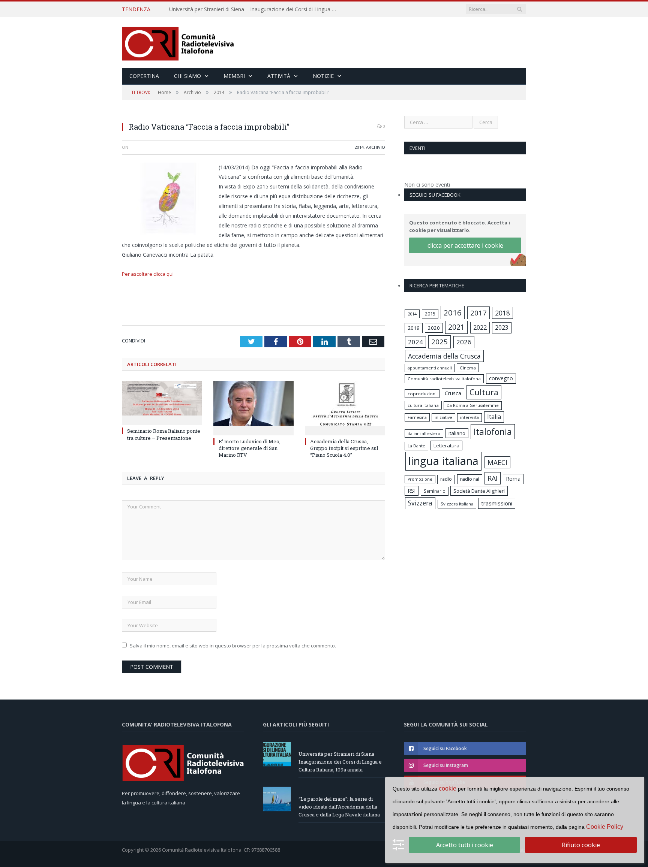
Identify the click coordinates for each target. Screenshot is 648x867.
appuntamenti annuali (430, 368)
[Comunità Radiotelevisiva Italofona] (178, 42)
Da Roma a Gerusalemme (473, 405)
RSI (412, 490)
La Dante (416, 445)
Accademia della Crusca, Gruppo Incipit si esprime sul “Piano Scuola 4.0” (344, 448)
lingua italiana (443, 460)
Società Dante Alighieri (479, 490)
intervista (469, 417)
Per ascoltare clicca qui (148, 274)
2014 (359, 147)
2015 (430, 313)
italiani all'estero (424, 433)
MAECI (497, 462)
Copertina (144, 75)
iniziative (443, 417)
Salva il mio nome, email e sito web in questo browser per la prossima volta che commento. (233, 645)
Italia (494, 417)
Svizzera (420, 503)
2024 (415, 342)
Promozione (420, 479)
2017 (478, 312)
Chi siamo (187, 75)
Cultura (484, 392)
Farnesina (417, 417)
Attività (278, 75)
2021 (456, 327)
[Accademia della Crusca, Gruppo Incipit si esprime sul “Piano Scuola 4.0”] (345, 407)
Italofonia (493, 432)
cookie (447, 788)
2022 (480, 327)
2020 (434, 327)
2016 (453, 312)
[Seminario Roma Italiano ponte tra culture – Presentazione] (162, 402)
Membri (234, 75)
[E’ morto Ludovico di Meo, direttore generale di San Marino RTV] (253, 407)
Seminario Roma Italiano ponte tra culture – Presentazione (163, 434)
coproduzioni (422, 393)
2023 (501, 327)
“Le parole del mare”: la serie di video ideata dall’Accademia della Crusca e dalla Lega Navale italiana (255, 9)
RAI (493, 478)
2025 (439, 342)
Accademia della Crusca (444, 355)
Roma (513, 478)
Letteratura (446, 445)
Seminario (435, 491)
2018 (502, 312)
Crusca (453, 393)
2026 (463, 342)
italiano (456, 433)
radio (446, 479)
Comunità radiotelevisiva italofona (444, 378)
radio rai (469, 478)
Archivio (375, 147)
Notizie (323, 75)
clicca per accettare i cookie (465, 245)
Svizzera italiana (457, 504)
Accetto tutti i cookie (464, 845)
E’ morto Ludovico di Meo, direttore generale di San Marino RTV (249, 448)
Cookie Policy (604, 827)
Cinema (468, 368)
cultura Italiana (423, 405)
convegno (501, 378)
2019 (414, 327)
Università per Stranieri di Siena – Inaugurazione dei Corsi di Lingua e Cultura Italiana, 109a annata (340, 761)
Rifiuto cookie (581, 845)
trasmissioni (496, 503)
